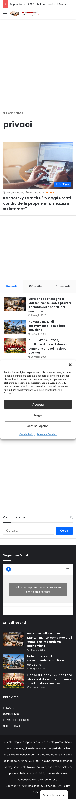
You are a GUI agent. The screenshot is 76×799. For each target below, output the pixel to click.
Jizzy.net (49, 785)
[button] (70, 365)
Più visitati (36, 286)
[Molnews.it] (25, 13)
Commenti (63, 286)
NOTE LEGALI (11, 726)
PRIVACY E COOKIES (16, 720)
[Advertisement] (38, 61)
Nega (38, 415)
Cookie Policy (27, 434)
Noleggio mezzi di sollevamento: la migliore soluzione (46, 326)
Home (9, 112)
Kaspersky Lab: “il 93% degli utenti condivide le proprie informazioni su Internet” (37, 203)
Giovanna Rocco (15, 192)
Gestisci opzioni (38, 426)
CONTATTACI (11, 713)
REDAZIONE (10, 707)
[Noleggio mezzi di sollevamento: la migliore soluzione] (15, 327)
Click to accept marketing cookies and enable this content (38, 589)
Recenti (11, 286)
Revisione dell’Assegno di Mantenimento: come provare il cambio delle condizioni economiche (50, 305)
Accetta (38, 404)
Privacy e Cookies (47, 434)
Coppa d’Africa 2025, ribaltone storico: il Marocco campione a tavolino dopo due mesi (49, 346)
